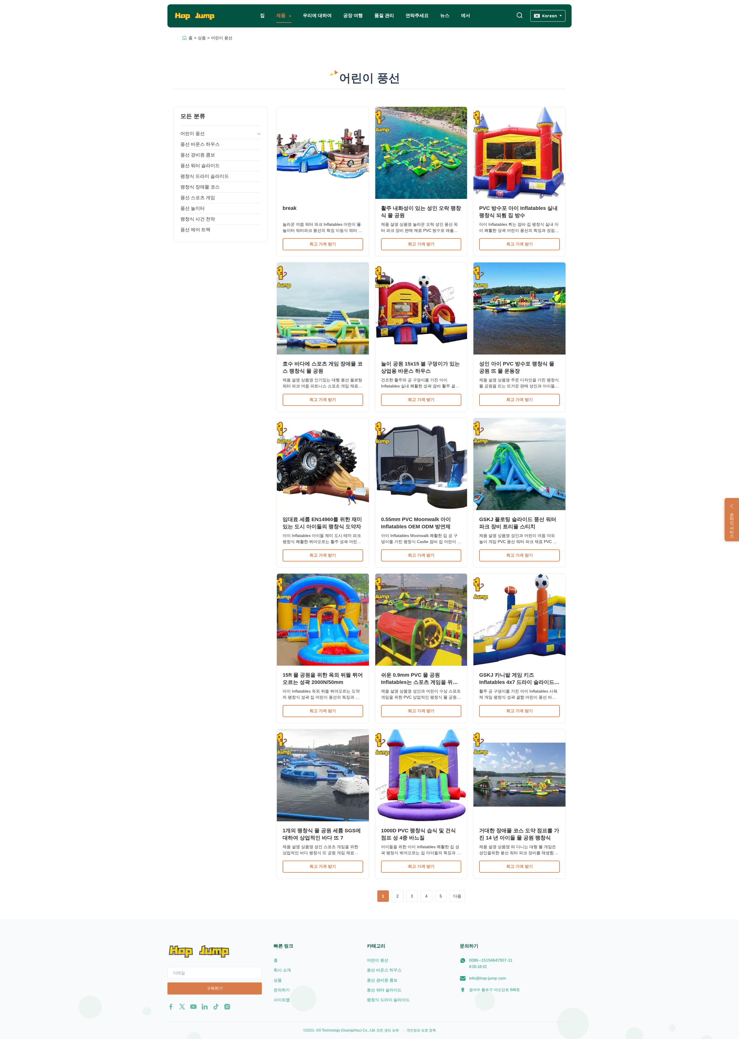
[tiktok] (215, 1006)
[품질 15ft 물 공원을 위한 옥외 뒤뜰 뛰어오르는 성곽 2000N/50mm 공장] (323, 620)
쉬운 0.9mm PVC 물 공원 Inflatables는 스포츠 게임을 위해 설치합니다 (419, 682)
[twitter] (182, 1006)
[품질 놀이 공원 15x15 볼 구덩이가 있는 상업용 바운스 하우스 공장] (421, 308)
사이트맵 (282, 999)
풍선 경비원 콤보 (197, 154)
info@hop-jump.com (487, 978)
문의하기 (282, 990)
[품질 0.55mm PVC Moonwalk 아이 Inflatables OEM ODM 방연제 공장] (421, 464)
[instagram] (227, 1006)
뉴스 (444, 15)
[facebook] (170, 1006)
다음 (457, 896)
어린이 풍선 (192, 133)
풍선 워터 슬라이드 (200, 165)
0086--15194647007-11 (490, 960)
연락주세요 (417, 15)
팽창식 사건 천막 (197, 219)
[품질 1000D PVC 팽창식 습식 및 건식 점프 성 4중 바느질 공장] (421, 775)
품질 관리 (384, 15)
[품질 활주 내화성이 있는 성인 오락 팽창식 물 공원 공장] (421, 153)
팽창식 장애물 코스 (200, 186)
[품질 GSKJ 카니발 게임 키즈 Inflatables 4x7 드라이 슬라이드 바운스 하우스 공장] (519, 620)
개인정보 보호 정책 (421, 1030)
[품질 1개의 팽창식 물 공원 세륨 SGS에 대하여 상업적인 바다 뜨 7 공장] (323, 775)
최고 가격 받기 (322, 244)
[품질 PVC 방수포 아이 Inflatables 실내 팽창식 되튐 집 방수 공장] (519, 153)
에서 (465, 15)
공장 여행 (353, 15)
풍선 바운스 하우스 (200, 144)
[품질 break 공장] (323, 153)
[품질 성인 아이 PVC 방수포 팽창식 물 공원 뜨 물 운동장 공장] (519, 308)
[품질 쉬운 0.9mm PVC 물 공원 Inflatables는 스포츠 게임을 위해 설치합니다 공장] (421, 620)
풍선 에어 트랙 (195, 229)
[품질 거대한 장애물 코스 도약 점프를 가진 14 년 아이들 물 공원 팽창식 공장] (519, 775)
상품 (202, 38)
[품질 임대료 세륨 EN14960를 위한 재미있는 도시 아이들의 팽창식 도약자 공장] (323, 464)
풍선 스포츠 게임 (197, 197)
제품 (281, 15)
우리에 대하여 (317, 15)
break (289, 208)
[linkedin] (204, 1006)
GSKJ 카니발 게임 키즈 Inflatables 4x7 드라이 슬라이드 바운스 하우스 (516, 682)
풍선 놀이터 (192, 208)
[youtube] (193, 1006)
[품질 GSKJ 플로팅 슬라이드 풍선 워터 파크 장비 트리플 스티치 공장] (519, 464)
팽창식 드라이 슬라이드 (204, 176)
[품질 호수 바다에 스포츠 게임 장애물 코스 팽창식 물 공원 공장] (323, 308)
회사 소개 (282, 970)
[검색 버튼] (520, 15)
